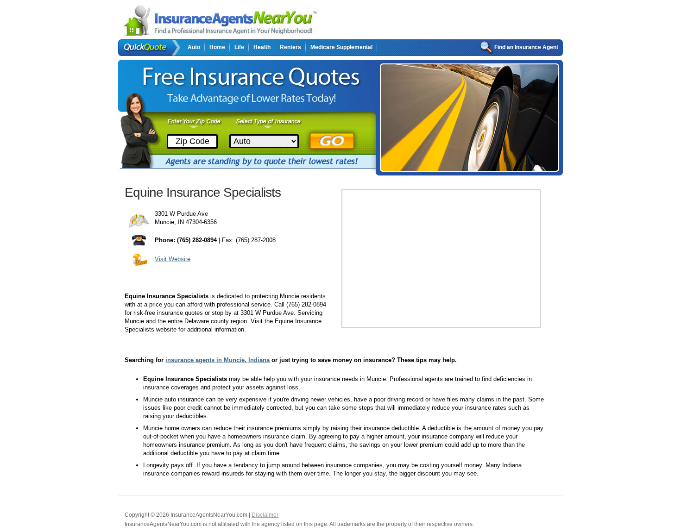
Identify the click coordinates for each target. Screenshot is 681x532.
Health (262, 47)
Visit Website (172, 259)
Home (217, 47)
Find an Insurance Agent (526, 47)
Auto (194, 47)
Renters (290, 47)
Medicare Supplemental (341, 47)
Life (239, 47)
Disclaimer (265, 515)
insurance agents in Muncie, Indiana (217, 360)
